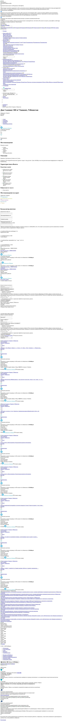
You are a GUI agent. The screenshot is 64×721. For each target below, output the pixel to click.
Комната (24, 74)
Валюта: (4, 94)
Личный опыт (24, 82)
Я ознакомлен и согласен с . (17, 298)
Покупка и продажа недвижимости (34, 82)
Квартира (5, 69)
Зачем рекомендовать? (5, 704)
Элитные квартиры (7, 48)
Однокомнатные (29, 42)
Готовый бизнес (31, 61)
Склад (22, 61)
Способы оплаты (6, 652)
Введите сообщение (5, 290)
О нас (4, 650)
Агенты (16, 53)
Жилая (4, 105)
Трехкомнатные (43, 42)
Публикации (5, 648)
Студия (20, 42)
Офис (13, 61)
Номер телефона (4, 319)
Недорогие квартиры (7, 50)
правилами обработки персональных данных (23, 298)
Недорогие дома (15, 50)
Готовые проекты (23, 37)
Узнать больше (18, 21)
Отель (11, 61)
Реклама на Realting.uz (7, 654)
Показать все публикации (6, 621)
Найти (5, 90)
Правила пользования (7, 656)
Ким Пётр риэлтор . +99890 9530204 (8, 250)
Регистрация (5, 97)
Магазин (26, 61)
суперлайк (19, 672)
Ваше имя (2, 317)
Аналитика (13, 82)
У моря (24, 42)
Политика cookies (6, 658)
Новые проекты (15, 37)
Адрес (4, 119)
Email (1, 320)
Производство (18, 61)
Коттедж (13, 44)
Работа (47, 82)
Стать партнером (6, 649)
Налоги (44, 82)
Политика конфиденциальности (10, 657)
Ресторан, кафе (6, 61)
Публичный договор (7, 659)
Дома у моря (5, 44)
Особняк (17, 44)
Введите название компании (6, 314)
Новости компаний (7, 82)
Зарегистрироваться (4, 695)
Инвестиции (60, 82)
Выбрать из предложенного (8, 291)
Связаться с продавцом (5, 300)
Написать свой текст (6, 292)
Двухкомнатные (36, 42)
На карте (5, 122)
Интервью (18, 82)
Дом (11, 69)
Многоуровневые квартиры (13, 42)
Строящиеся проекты (7, 37)
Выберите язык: (6, 93)
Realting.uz (5, 104)
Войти (4, 96)
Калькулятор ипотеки (7, 123)
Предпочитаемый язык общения (7, 323)
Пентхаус (5, 42)
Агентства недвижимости (8, 53)
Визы (4, 83)
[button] (3, 28)
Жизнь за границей (53, 82)
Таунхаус (21, 44)
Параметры (5, 121)
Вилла (10, 44)
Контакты (5, 651)
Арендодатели (21, 53)
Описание (5, 120)
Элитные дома (15, 48)
